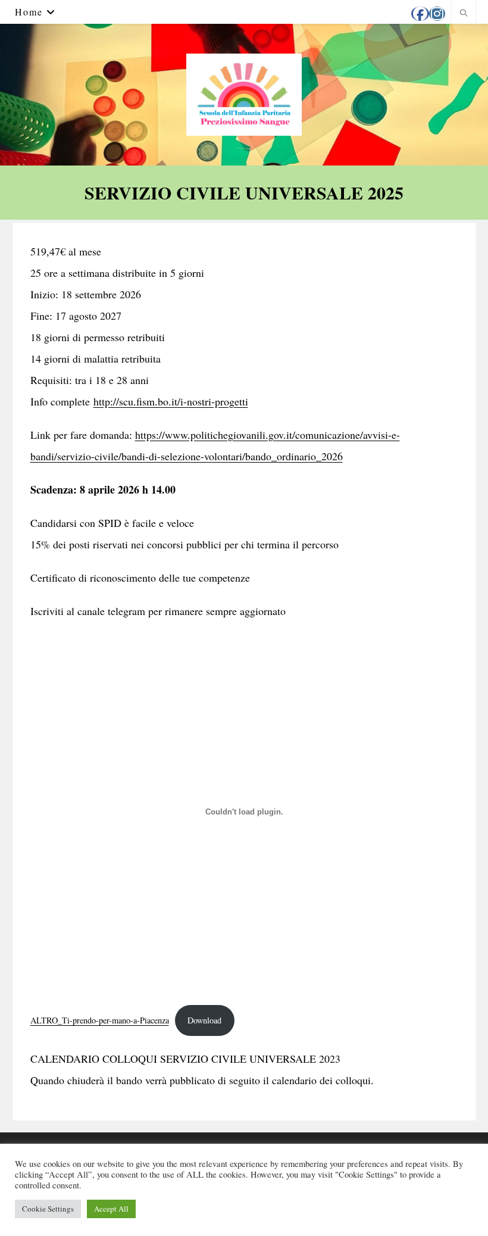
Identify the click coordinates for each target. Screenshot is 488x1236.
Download (204, 1020)
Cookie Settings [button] (48, 1208)
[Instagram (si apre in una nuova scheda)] (437, 14)
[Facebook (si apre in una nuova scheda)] (420, 14)
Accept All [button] (111, 1208)
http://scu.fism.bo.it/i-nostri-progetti (170, 401)
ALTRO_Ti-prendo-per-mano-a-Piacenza (99, 1020)
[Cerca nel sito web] (463, 13)
